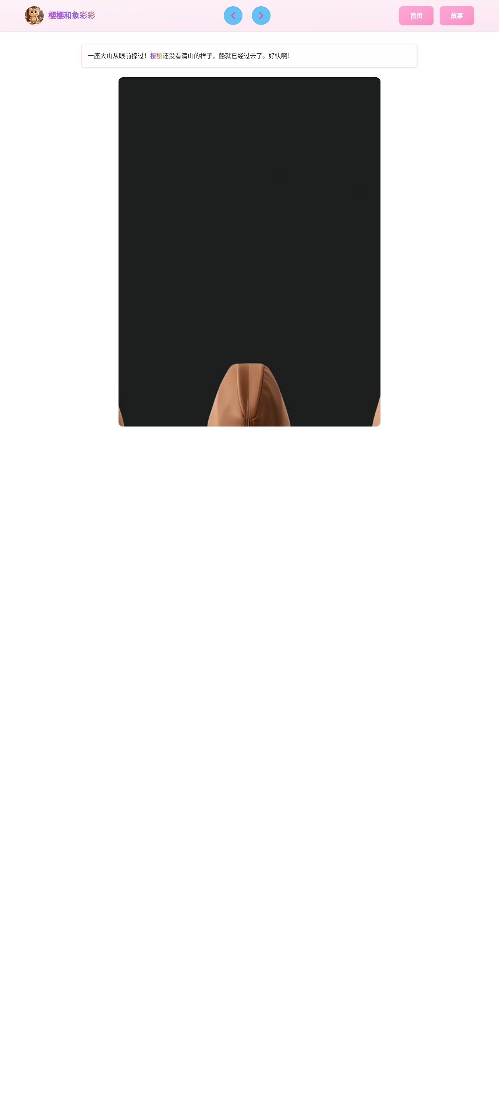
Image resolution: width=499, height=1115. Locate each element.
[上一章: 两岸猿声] (233, 15)
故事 (457, 15)
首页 (416, 15)
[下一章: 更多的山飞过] (261, 15)
